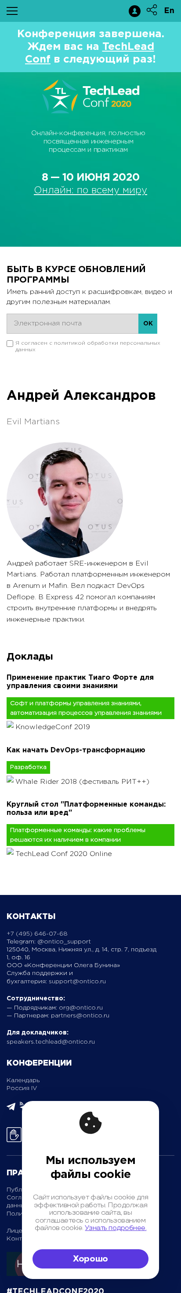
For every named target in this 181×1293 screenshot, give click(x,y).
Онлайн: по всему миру (90, 190)
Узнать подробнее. (115, 1228)
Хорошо (90, 1259)
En (169, 10)
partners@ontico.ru (80, 1015)
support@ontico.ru (77, 981)
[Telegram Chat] (11, 1109)
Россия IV (22, 1088)
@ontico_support (64, 941)
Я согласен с (87, 346)
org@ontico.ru (81, 1007)
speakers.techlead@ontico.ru (51, 1042)
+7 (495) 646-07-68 (37, 934)
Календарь (23, 1080)
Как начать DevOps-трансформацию (76, 750)
